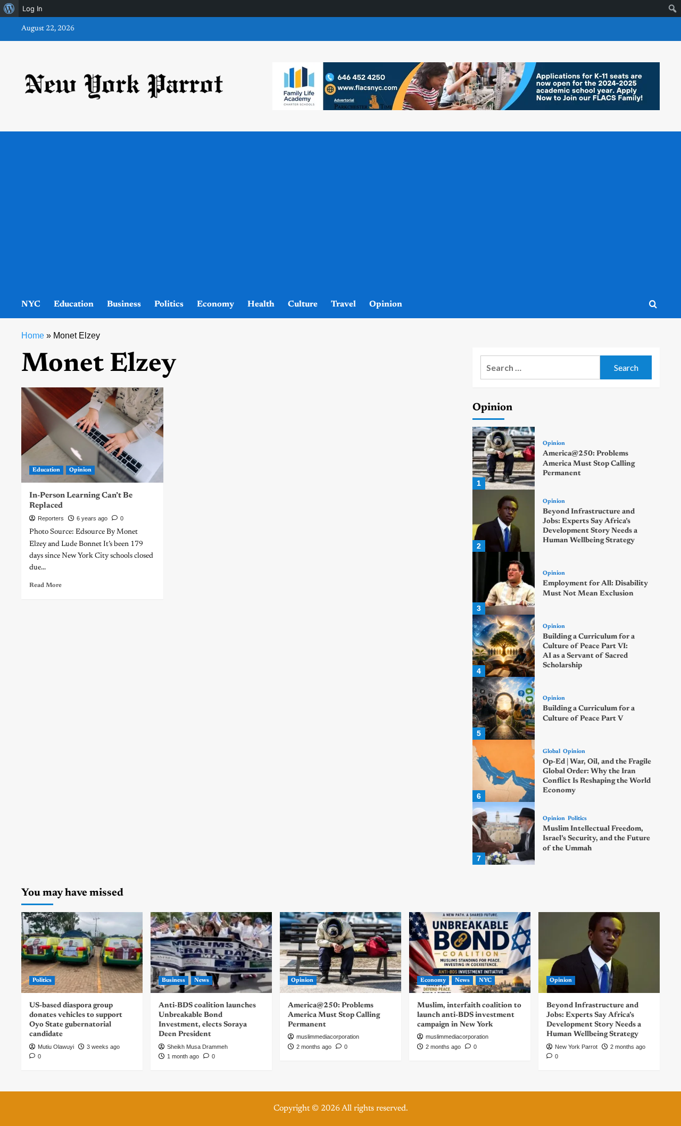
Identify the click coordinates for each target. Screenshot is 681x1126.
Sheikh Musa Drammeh (197, 1047)
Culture (303, 304)
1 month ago (183, 1056)
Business (124, 304)
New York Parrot (576, 1047)
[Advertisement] (340, 211)
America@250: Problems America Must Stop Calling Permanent (589, 463)
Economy (215, 304)
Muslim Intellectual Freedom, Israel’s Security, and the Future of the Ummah (596, 838)
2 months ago (313, 1047)
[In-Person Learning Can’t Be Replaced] (92, 434)
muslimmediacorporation (327, 1036)
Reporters (51, 518)
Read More (45, 585)
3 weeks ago (103, 1047)
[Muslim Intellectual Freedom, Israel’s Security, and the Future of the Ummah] (503, 833)
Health (261, 304)
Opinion (385, 304)
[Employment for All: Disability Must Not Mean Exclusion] (503, 583)
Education (74, 304)
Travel (343, 304)
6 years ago (92, 518)
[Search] (653, 304)
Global (551, 752)
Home (32, 335)
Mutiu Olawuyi (56, 1047)
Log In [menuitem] (32, 8)
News (201, 980)
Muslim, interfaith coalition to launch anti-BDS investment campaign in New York (469, 1015)
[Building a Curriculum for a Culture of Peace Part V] (503, 708)
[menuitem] (9, 8)
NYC (30, 304)
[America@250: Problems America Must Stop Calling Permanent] (503, 458)
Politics (169, 304)
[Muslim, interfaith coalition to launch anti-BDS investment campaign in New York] (469, 952)
